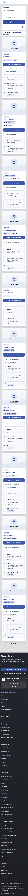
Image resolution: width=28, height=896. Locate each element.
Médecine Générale (9, 122)
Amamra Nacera (9, 175)
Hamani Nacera (9, 473)
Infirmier (3, 783)
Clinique (3, 762)
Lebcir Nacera (8, 599)
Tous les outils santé (6, 804)
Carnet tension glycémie (7, 832)
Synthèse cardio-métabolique (8, 835)
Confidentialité (4, 877)
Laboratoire (4, 765)
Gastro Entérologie (6, 709)
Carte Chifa (4, 845)
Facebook (3, 883)
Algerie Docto (7, 656)
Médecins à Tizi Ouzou (7, 737)
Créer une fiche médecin (7, 852)
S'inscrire (3, 866)
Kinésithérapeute (5, 790)
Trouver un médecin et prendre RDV (14, 673)
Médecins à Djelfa (5, 744)
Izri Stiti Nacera (9, 57)
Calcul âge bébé (5, 825)
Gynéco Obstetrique (10, 413)
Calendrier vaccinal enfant (7, 828)
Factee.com (13, 888)
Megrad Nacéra (9, 410)
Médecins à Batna (5, 741)
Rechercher (15, 22)
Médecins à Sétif (5, 730)
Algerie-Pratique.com (13, 886)
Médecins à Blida (5, 748)
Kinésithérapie (4, 772)
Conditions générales (6, 873)
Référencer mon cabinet (14, 669)
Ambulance (4, 793)
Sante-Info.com (4, 890)
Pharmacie (3, 758)
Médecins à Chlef (5, 751)
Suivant (21, 647)
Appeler (11, 94)
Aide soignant (4, 779)
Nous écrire (4, 870)
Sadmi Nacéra (8, 347)
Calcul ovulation (5, 811)
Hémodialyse (4, 769)
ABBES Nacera (8, 119)
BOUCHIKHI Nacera (10, 230)
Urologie (3, 696)
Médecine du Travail (6, 713)
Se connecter (4, 863)
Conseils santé (5, 801)
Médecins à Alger (5, 727)
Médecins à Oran (5, 734)
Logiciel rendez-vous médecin (8, 856)
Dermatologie (4, 699)
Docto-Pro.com (5, 888)
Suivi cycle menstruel (6, 814)
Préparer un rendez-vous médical (9, 818)
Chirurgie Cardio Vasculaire (8, 720)
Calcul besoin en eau (6, 842)
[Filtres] (23, 27)
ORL (2, 702)
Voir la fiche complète (14, 64)
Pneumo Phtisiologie (10, 60)
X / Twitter (9, 883)
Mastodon (16, 883)
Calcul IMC (4, 838)
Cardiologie (7, 179)
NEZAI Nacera (8, 293)
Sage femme (4, 786)
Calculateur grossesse (7, 821)
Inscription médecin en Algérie (9, 849)
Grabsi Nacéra (8, 535)
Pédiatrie (6, 233)
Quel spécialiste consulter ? (8, 807)
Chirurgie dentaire (9, 350)
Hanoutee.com (20, 888)
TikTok (21, 883)
